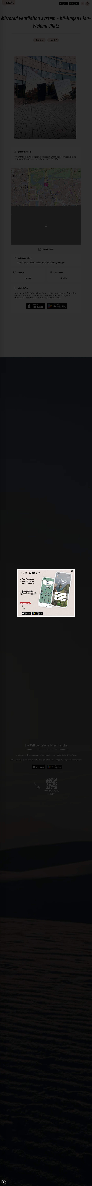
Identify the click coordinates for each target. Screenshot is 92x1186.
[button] (72, 571)
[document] (46, 593)
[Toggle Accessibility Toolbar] (3, 1182)
